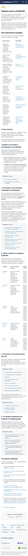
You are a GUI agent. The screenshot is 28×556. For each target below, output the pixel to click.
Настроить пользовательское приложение (20, 56)
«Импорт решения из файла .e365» (14, 445)
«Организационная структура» (13, 374)
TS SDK (4, 527)
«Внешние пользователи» (11, 405)
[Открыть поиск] (22, 2)
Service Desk (20, 525)
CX (11, 529)
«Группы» (7, 377)
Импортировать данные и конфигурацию (20, 87)
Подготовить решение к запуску (19, 78)
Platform (13, 525)
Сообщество (6, 529)
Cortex (13, 532)
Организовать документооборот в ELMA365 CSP (20, 98)
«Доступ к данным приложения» (13, 388)
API (3, 525)
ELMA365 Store (21, 529)
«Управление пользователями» (13, 372)
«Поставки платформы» (11, 179)
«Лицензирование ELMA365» (12, 390)
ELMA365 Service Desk (5, 325)
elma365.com (2, 543)
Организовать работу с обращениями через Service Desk (19, 120)
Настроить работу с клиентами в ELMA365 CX (20, 106)
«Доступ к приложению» (11, 385)
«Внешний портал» (10, 412)
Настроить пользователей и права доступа (20, 46)
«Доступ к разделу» (10, 383)
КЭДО (18, 527)
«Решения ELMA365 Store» (12, 434)
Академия (5, 532)
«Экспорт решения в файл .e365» (13, 451)
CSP (12, 527)
